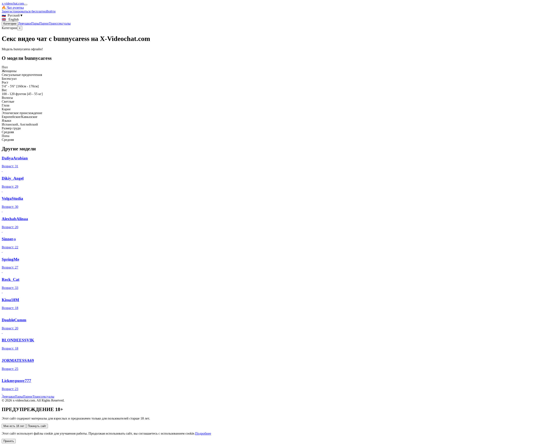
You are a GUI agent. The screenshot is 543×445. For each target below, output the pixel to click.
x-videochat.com (13, 3)
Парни (44, 23)
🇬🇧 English (10, 19)
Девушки (24, 23)
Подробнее (203, 433)
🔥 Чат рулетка (13, 7)
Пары (35, 23)
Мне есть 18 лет (13, 426)
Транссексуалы (60, 23)
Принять (8, 441)
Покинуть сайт (37, 426)
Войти (51, 11)
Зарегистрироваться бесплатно (24, 11)
